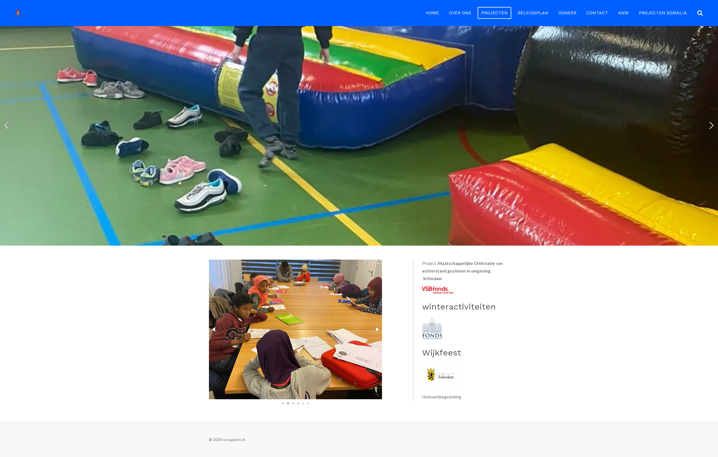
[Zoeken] (700, 13)
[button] (376, 264)
